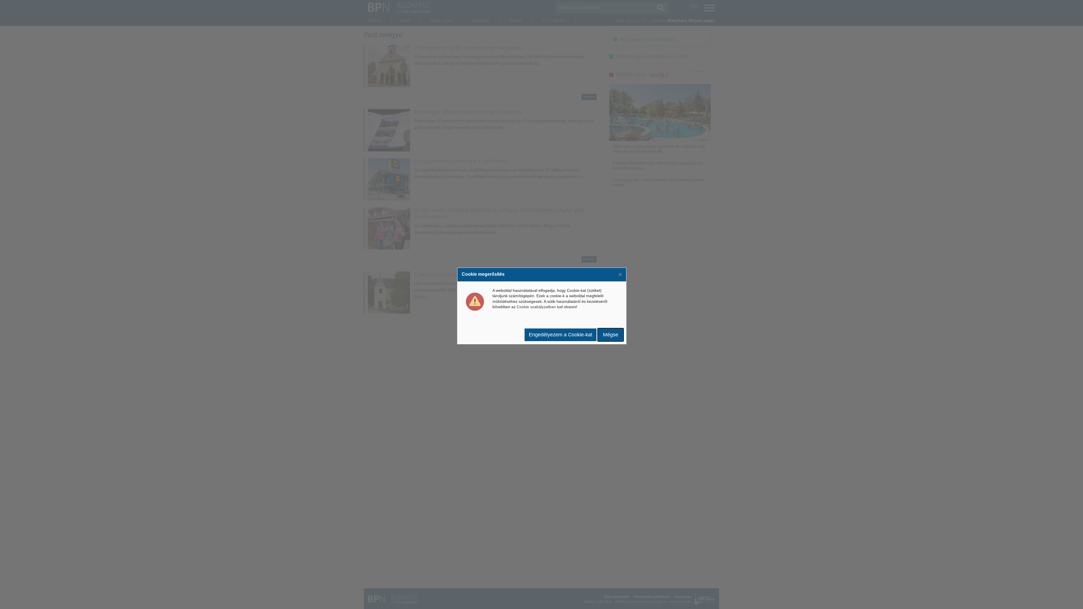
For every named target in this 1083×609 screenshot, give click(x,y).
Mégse (610, 334)
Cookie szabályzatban (536, 306)
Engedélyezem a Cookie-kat (560, 334)
